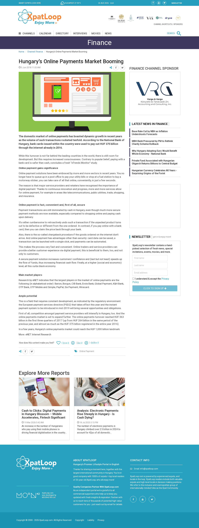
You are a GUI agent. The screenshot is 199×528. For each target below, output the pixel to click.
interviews (80, 33)
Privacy (101, 520)
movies (95, 33)
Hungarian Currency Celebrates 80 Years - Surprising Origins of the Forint (154, 172)
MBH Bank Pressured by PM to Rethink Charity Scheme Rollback (152, 142)
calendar (45, 33)
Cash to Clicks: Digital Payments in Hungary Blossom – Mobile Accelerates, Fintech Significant (44, 414)
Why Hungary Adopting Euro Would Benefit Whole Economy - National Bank (154, 152)
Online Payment (86, 351)
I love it (65, 343)
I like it (79, 343)
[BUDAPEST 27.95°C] (71, 5)
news (108, 33)
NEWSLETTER (176, 3)
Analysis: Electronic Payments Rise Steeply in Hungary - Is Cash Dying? (97, 414)
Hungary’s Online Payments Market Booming (71, 61)
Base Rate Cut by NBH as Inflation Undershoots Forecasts (150, 133)
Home (21, 52)
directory (62, 33)
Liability (90, 520)
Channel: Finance (35, 52)
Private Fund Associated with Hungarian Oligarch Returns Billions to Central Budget (154, 162)
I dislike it (94, 342)
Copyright (79, 520)
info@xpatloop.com (149, 469)
